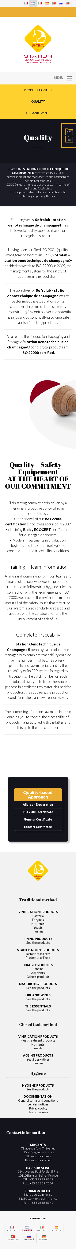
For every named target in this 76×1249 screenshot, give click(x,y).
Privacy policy (38, 1108)
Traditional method (38, 899)
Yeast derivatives (38, 1059)
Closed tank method (38, 1024)
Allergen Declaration (38, 804)
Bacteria (38, 916)
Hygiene (38, 1073)
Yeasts (38, 927)
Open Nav (69, 73)
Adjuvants (38, 973)
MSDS (69, 140)
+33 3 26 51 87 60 (41, 1160)
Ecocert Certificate (38, 827)
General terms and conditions (38, 1100)
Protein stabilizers (38, 957)
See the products (38, 942)
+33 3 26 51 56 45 (41, 1156)
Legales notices (38, 1104)
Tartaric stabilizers (38, 954)
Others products (38, 976)
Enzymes (38, 920)
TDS (69, 132)
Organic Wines (38, 113)
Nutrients (38, 924)
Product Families (38, 90)
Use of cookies (38, 1112)
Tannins (38, 931)
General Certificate (38, 819)
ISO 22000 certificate (38, 812)
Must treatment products (38, 1040)
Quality (38, 101)
